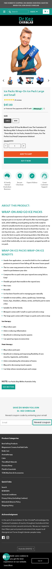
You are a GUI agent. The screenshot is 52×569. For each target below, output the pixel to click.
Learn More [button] (8, 565)
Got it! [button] (40, 561)
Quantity (8, 141)
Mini (15, 121)
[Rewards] (6, 556)
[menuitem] (10, 80)
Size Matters (8, 387)
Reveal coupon (42, 422)
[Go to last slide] (4, 80)
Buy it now (26, 161)
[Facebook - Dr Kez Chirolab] (3, 537)
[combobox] (18, 11)
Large (7, 121)
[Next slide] (48, 80)
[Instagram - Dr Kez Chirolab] (7, 537)
